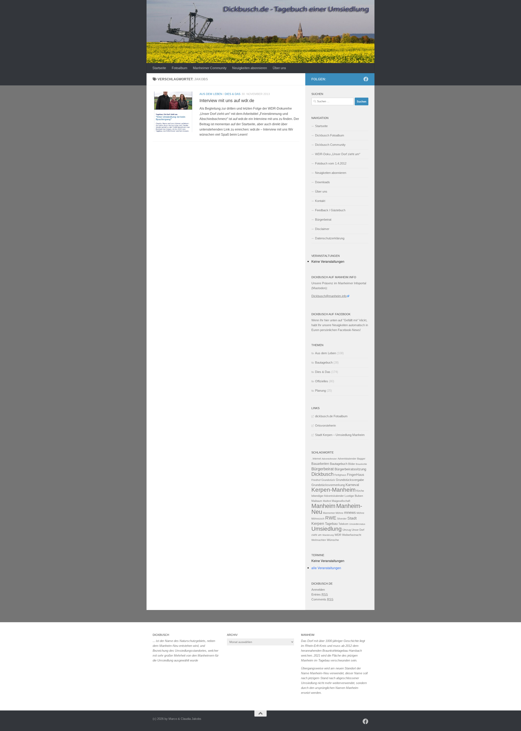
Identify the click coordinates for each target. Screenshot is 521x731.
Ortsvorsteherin (325, 425)
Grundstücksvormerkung (328, 485)
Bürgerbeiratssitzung (350, 469)
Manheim (323, 505)
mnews (350, 513)
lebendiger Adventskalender (327, 495)
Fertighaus (340, 475)
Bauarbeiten (320, 463)
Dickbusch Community (330, 144)
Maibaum (316, 500)
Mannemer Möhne (333, 513)
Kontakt (320, 201)
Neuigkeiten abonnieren (249, 68)
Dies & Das (232, 94)
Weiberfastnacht (351, 534)
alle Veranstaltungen (326, 567)
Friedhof (316, 480)
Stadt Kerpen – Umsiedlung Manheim (340, 435)
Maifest (327, 501)
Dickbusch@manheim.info (329, 296)
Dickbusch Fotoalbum (329, 135)
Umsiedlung (326, 529)
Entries (319, 594)
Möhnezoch (317, 518)
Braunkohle (361, 464)
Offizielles (321, 381)
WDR (338, 534)
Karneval (352, 485)
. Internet (316, 458)
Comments (322, 599)
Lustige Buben (354, 495)
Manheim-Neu (336, 509)
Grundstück (328, 480)
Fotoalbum (179, 68)
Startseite (159, 68)
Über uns (279, 68)
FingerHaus (355, 474)
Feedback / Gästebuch (330, 210)
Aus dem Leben (210, 94)
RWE (330, 518)
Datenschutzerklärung (329, 238)
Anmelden (318, 589)
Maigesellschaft (341, 500)
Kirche (360, 490)
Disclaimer (322, 229)
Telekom (343, 523)
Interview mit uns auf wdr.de (226, 100)
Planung (320, 390)
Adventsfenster (329, 459)
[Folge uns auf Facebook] (365, 79)
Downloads (322, 182)
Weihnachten (318, 540)
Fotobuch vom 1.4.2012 (330, 163)
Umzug (347, 529)
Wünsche (333, 539)
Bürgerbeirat (323, 219)
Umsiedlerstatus (357, 524)
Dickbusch (322, 474)
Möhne (360, 513)
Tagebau (331, 523)
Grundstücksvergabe (350, 480)
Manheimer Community (210, 68)
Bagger (361, 459)
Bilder (351, 463)
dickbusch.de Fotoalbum (331, 416)
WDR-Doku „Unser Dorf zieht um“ (337, 154)
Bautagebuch (324, 362)
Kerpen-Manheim (333, 490)
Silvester (342, 518)
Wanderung (328, 535)
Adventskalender (347, 459)
